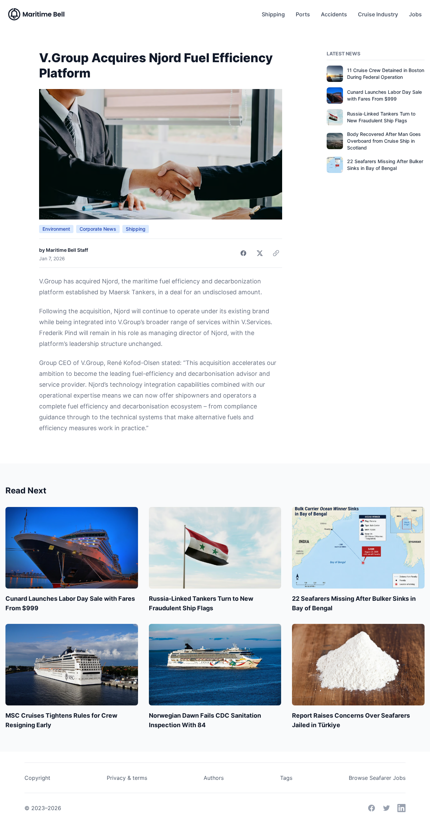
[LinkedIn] (401, 808)
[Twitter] (386, 808)
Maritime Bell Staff (67, 250)
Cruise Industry (378, 14)
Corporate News (98, 229)
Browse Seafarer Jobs (377, 777)
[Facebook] (371, 808)
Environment (56, 229)
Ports (303, 14)
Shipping (273, 14)
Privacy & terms (127, 777)
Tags (286, 777)
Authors (214, 777)
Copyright (37, 777)
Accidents (334, 14)
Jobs (415, 14)
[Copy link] (276, 253)
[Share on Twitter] (260, 253)
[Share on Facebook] (243, 253)
